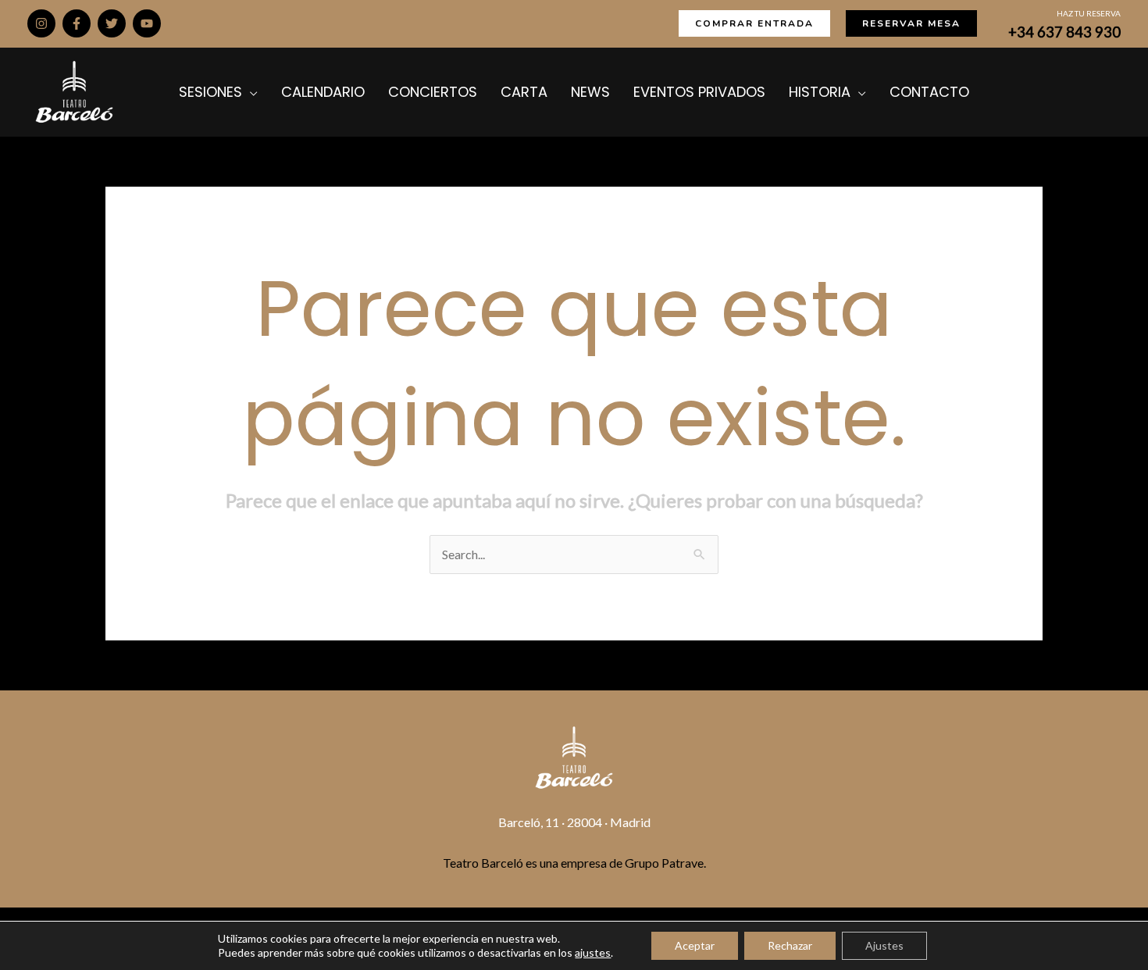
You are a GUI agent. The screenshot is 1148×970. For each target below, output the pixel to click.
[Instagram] (41, 23)
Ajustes (884, 945)
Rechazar (790, 945)
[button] (754, 23)
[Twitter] (112, 23)
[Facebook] (76, 23)
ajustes (593, 952)
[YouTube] (147, 23)
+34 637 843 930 (1064, 32)
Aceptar (695, 945)
